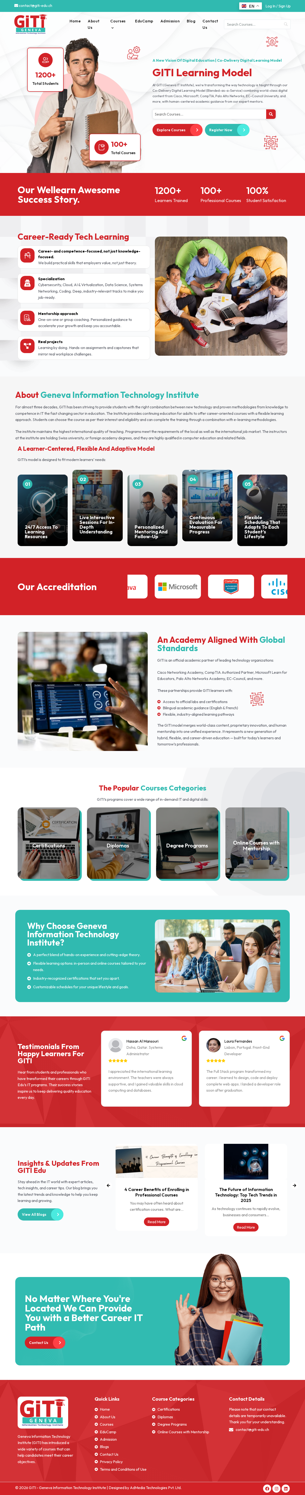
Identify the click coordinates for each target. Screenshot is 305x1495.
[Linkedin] (286, 1489)
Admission (170, 21)
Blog (191, 21)
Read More (156, 1227)
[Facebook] (267, 1489)
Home (75, 21)
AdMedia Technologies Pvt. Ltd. (156, 1487)
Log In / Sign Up (278, 6)
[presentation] (108, 1185)
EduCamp (144, 21)
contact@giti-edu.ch (35, 5)
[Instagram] (276, 1489)
